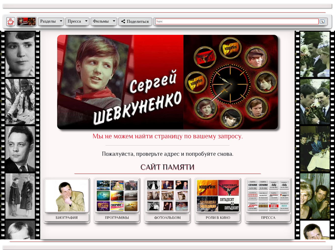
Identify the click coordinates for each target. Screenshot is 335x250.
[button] (50, 21)
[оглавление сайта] (26, 21)
